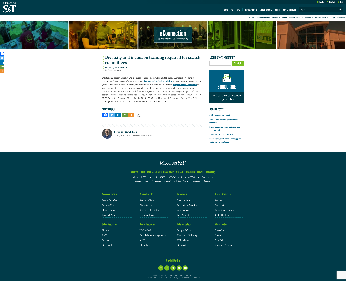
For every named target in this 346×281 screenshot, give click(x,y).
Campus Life (190, 172)
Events (321, 2)
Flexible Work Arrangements (153, 235)
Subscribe (341, 18)
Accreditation (141, 181)
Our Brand (183, 181)
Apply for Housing (148, 215)
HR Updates (145, 245)
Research (179, 172)
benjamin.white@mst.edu (185, 84)
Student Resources (223, 194)
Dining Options (146, 205)
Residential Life (146, 194)
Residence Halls (147, 200)
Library (105, 230)
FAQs (332, 18)
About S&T (135, 172)
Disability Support (201, 181)
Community (210, 172)
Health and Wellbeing (187, 235)
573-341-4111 (175, 177)
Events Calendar (109, 200)
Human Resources (147, 224)
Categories (306, 18)
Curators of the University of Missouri (171, 278)
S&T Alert (181, 245)
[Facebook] (2, 54)
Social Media (173, 260)
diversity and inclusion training (157, 81)
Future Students (251, 9)
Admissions (146, 172)
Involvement (182, 194)
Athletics (200, 172)
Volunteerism (183, 210)
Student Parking (222, 215)
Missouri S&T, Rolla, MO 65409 (149, 177)
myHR (142, 240)
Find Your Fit (183, 215)
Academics (157, 172)
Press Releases (221, 240)
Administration (221, 224)
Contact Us (207, 177)
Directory (332, 2)
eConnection (173, 33)
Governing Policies (223, 245)
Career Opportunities (224, 210)
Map (341, 2)
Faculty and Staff (289, 9)
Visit (232, 9)
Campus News (108, 205)
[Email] (2, 67)
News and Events (109, 194)
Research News (109, 215)
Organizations (183, 200)
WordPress (196, 278)
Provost (218, 235)
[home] (18, 7)
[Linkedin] (2, 62)
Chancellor (219, 230)
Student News (294, 18)
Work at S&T (145, 230)
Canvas (105, 240)
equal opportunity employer (181, 275)
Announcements (263, 18)
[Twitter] (2, 58)
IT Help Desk (183, 240)
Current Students (266, 9)
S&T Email (107, 245)
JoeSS (104, 235)
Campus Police (184, 230)
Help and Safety (184, 224)
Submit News (320, 18)
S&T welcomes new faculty (220, 115)
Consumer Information (163, 181)
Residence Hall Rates (149, 210)
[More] (2, 71)
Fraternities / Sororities (187, 205)
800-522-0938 (192, 177)
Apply (226, 9)
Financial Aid (168, 172)
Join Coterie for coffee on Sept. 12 (222, 134)
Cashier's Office (222, 205)
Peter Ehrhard (120, 67)
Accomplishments (279, 18)
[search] (340, 9)
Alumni (277, 9)
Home (251, 18)
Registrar (219, 200)
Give (238, 9)
